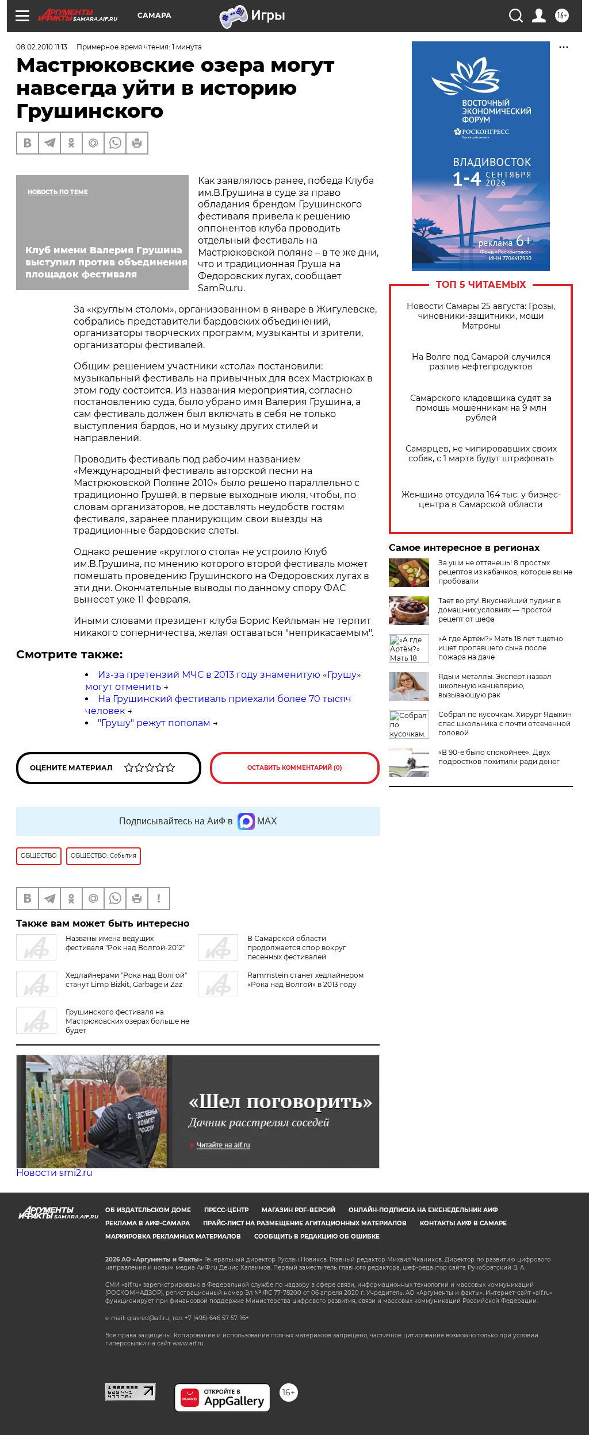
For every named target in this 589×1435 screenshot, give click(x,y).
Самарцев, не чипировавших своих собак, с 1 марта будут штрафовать (481, 454)
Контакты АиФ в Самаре (463, 1223)
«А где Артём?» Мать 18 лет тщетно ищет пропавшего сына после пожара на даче (500, 647)
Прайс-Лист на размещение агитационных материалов (305, 1223)
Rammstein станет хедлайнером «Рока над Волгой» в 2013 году (305, 980)
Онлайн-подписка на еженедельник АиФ (423, 1210)
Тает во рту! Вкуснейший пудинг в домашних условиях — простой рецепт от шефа (499, 609)
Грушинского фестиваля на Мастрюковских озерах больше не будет (127, 1021)
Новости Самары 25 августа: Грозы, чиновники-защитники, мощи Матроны (481, 316)
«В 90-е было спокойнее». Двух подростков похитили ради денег (499, 757)
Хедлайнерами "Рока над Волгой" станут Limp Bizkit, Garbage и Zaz (126, 980)
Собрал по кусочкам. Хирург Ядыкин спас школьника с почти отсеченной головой (505, 723)
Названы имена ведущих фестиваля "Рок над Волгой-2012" (125, 943)
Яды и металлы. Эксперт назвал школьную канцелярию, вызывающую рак (495, 685)
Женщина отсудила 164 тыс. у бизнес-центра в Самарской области (481, 500)
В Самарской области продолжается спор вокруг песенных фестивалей (296, 947)
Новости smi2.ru (54, 1172)
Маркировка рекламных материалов (173, 1236)
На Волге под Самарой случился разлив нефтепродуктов (481, 362)
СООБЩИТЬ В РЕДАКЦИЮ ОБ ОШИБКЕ (317, 1236)
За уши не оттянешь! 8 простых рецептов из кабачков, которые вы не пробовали (505, 571)
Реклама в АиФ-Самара (147, 1223)
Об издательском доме (148, 1210)
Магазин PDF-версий (298, 1210)
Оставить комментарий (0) (294, 767)
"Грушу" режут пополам (154, 723)
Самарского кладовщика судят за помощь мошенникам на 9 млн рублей (481, 408)
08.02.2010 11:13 (41, 47)
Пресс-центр (226, 1210)
